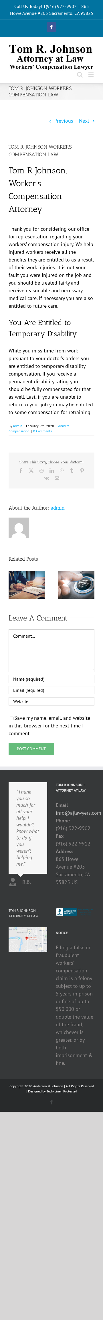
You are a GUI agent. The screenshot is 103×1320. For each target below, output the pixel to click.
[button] (13, 585)
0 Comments (42, 431)
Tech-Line (54, 1091)
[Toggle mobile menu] (91, 75)
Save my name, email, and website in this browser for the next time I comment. (49, 726)
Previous (63, 120)
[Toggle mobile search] (80, 75)
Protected (70, 1091)
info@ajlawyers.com (75, 813)
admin (17, 426)
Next (84, 120)
